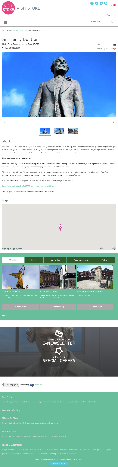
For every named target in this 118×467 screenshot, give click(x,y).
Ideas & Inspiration (12, 444)
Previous (102, 248)
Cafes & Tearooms (20, 436)
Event (33, 260)
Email (99, 45)
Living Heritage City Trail (64, 402)
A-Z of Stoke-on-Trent (49, 450)
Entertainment (47, 402)
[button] (60, 227)
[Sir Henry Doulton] (45, 132)
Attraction (13, 260)
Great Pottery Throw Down (28, 450)
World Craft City (11, 410)
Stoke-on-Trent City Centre (86, 402)
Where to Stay (10, 418)
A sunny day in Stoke (58, 454)
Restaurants (7, 436)
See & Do (23, 31)
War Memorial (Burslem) (90, 291)
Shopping (36, 402)
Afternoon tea (34, 436)
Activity (105, 260)
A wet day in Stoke (41, 454)
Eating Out (55, 260)
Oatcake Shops (47, 436)
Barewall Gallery (48, 291)
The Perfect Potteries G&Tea (70, 450)
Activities (16, 402)
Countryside (28, 454)
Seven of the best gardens (93, 450)
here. (82, 459)
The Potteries (26, 402)
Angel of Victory (11, 291)
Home (15, 31)
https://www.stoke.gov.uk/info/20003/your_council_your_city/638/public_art (30, 186)
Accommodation (81, 260)
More (4, 316)
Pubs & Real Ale (60, 436)
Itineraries (71, 454)
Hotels (4, 423)
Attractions (6, 402)
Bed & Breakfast (15, 423)
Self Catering (28, 423)
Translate (37, 386)
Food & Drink (9, 431)
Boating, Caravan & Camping (46, 423)
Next (114, 248)
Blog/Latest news (9, 450)
